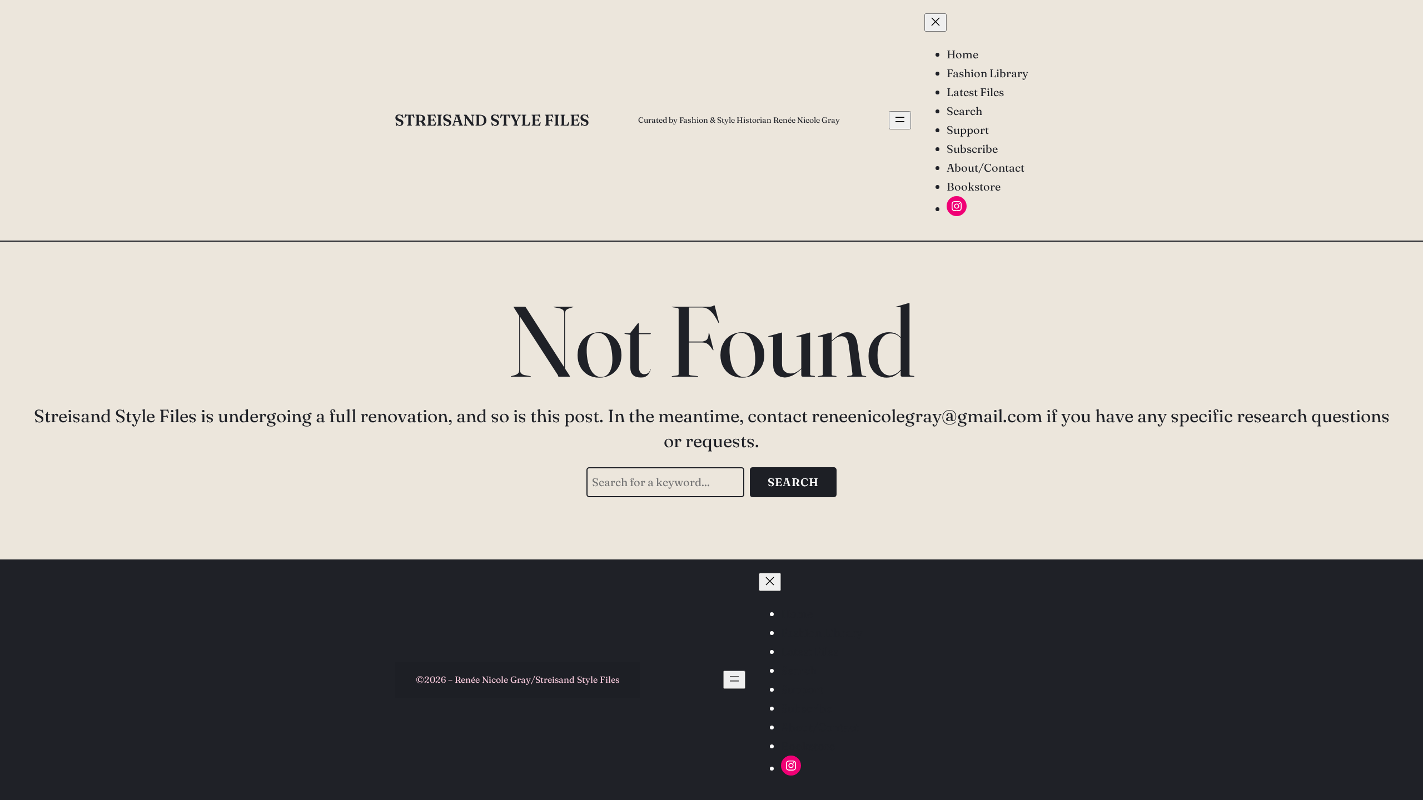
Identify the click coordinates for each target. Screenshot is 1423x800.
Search (793, 482)
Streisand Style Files (492, 120)
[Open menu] (900, 120)
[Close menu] (935, 22)
